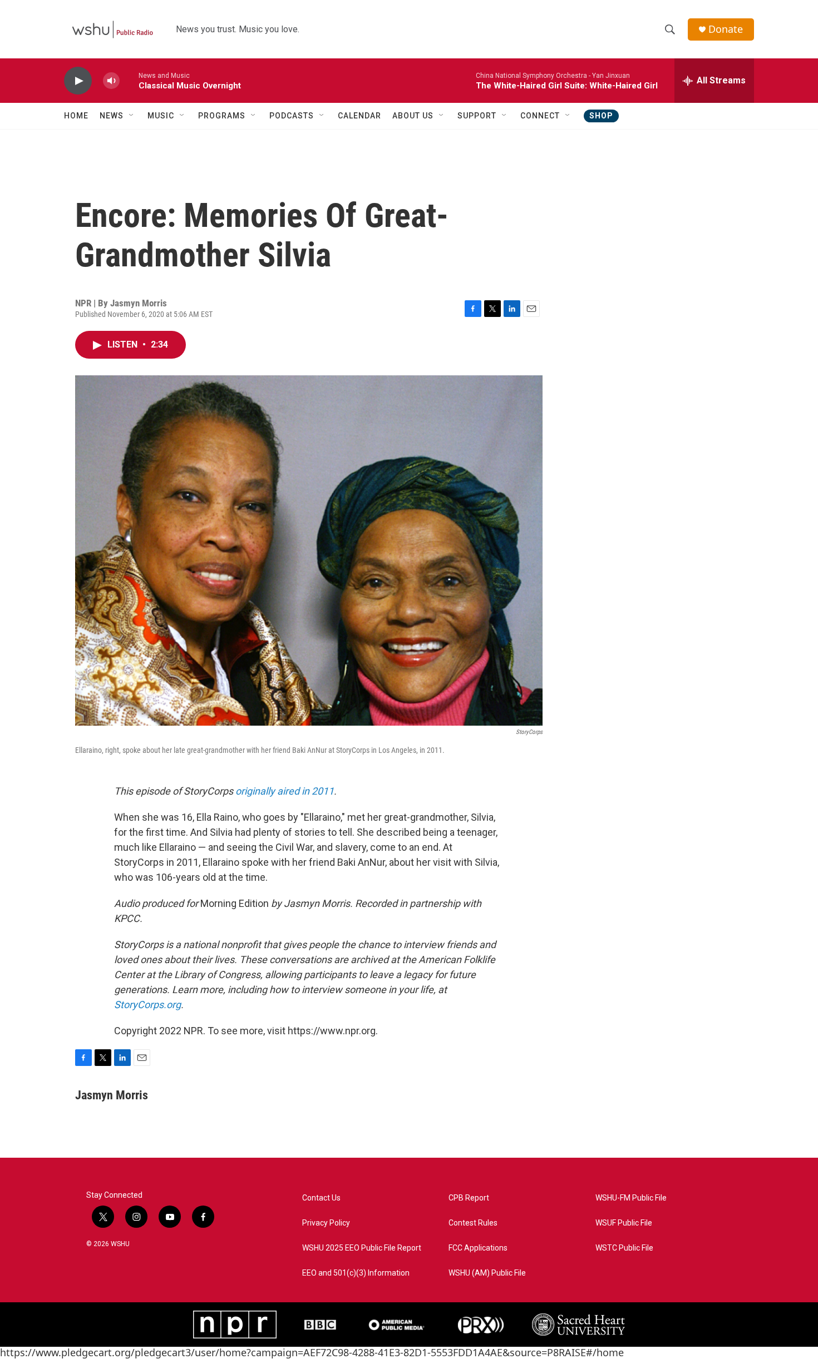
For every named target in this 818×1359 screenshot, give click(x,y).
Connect (540, 115)
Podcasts (291, 115)
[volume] (111, 80)
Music (160, 115)
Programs (221, 115)
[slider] (129, 80)
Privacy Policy (326, 1223)
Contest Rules (473, 1223)
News (112, 115)
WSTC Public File (624, 1248)
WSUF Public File (623, 1223)
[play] (78, 81)
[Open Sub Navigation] (131, 115)
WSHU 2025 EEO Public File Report (361, 1248)
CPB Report (469, 1198)
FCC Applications (478, 1248)
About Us (412, 115)
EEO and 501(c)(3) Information (356, 1273)
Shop (601, 115)
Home (76, 115)
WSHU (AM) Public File (487, 1273)
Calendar (359, 115)
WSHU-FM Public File (631, 1198)
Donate (725, 29)
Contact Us (321, 1198)
